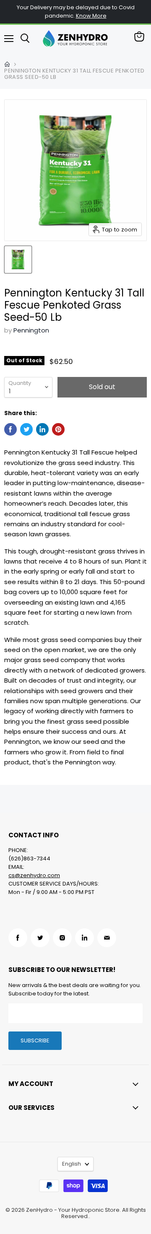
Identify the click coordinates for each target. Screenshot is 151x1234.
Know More (91, 16)
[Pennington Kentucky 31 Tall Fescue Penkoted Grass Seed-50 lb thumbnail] (18, 259)
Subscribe (35, 1040)
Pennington (31, 330)
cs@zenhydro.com (34, 875)
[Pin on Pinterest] (58, 429)
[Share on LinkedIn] (42, 429)
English (71, 1164)
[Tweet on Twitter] (26, 429)
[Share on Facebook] (10, 429)
